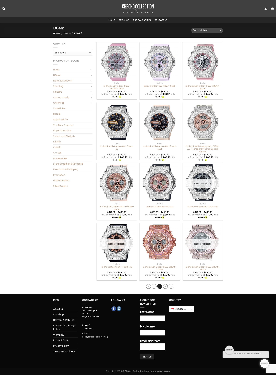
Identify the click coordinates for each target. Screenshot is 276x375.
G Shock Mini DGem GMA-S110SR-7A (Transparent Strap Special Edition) (202, 149)
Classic (57, 147)
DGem (67, 33)
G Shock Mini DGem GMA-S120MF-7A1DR (203, 268)
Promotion (59, 175)
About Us (58, 309)
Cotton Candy (61, 97)
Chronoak (58, 102)
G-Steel (57, 152)
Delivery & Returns (63, 320)
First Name (147, 312)
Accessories (60, 158)
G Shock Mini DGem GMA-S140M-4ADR (160, 147)
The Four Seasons (63, 125)
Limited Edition (61, 180)
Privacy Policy (61, 346)
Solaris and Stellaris (64, 136)
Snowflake (59, 108)
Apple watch (60, 119)
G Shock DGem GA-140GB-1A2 (116, 267)
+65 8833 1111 (88, 328)
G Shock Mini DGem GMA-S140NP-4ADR (117, 87)
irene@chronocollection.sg (95, 337)
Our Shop (124, 20)
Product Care (60, 340)
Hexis (56, 69)
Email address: (150, 341)
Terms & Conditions (64, 351)
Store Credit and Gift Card (68, 164)
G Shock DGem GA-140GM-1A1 (202, 206)
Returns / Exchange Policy (64, 327)
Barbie (57, 114)
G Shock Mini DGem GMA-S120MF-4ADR (117, 208)
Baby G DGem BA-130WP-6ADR (160, 86)
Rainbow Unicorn (62, 80)
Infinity (57, 141)
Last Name (147, 326)
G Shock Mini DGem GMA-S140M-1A (117, 147)
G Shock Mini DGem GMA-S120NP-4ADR (203, 87)
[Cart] (272, 8)
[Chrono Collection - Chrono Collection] (138, 8)
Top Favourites (142, 20)
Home (112, 20)
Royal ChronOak (62, 130)
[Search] (3, 8)
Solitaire (57, 91)
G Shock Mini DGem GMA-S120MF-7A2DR (160, 268)
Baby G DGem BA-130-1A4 (159, 206)
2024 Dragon (60, 186)
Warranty (58, 334)
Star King (58, 86)
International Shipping (65, 169)
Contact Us (161, 20)
